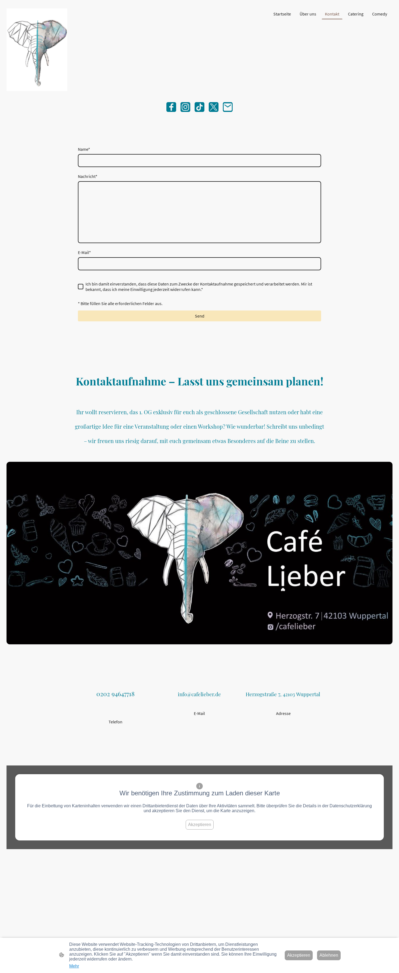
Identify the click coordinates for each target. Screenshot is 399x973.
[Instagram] (185, 107)
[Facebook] (171, 107)
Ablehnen (328, 955)
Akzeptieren (199, 824)
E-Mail (84, 252)
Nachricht (87, 176)
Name (84, 149)
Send (199, 316)
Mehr (74, 966)
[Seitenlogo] (37, 49)
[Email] (228, 107)
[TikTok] (199, 107)
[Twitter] (213, 107)
